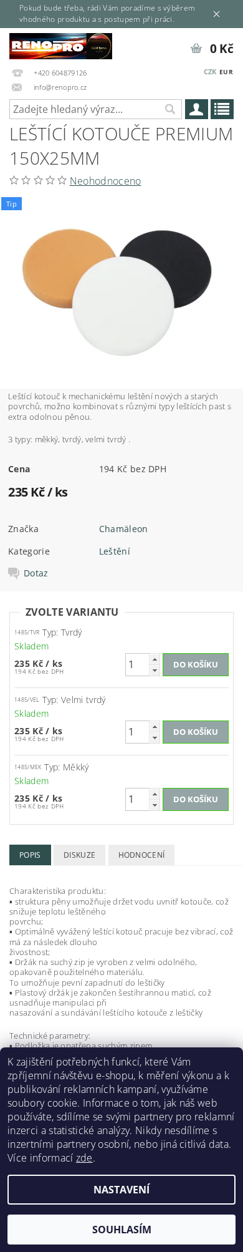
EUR (226, 71)
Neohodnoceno (105, 181)
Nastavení (121, 1189)
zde (84, 1158)
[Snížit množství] (154, 670)
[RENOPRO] (60, 44)
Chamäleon (123, 529)
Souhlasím (121, 1229)
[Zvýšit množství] (154, 659)
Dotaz (36, 573)
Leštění (114, 551)
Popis (30, 855)
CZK (210, 71)
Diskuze (79, 855)
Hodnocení (141, 855)
